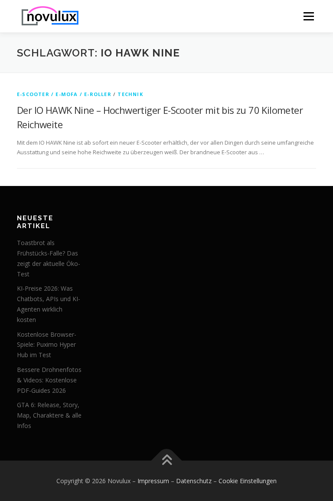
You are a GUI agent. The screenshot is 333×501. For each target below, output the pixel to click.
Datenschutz (194, 481)
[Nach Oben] (166, 460)
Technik (130, 94)
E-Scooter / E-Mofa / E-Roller (64, 94)
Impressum (153, 481)
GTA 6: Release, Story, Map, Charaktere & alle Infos (49, 415)
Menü (308, 16)
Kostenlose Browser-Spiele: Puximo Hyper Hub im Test (46, 344)
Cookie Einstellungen (248, 481)
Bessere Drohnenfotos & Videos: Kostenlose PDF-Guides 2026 (49, 380)
